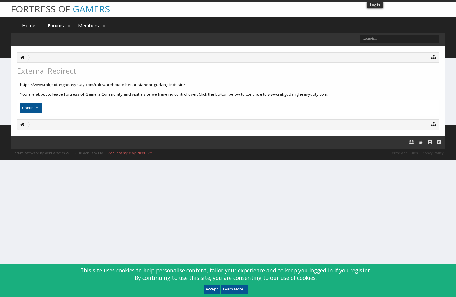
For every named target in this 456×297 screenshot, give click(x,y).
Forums (56, 25)
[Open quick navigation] (433, 57)
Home (28, 25)
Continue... (31, 108)
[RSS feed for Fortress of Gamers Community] (439, 142)
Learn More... (234, 289)
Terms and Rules (404, 152)
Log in (375, 4)
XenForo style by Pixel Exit (130, 152)
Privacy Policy (432, 152)
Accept (212, 289)
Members (88, 25)
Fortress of (60, 8)
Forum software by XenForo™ (58, 152)
